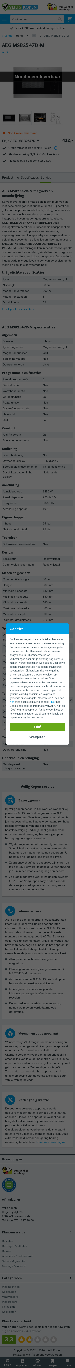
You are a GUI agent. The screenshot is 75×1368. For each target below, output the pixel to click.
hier (12, 701)
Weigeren (37, 737)
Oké (37, 727)
